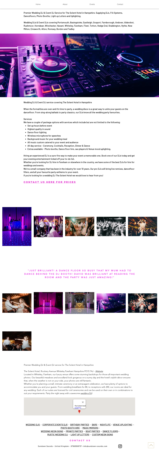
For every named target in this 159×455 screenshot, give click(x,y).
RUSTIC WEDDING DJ (57, 434)
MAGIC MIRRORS (90, 428)
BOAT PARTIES (93, 431)
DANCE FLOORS (110, 431)
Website (99, 371)
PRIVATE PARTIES (74, 431)
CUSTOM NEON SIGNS (102, 434)
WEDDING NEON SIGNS (52, 431)
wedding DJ (86, 393)
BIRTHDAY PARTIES (79, 424)
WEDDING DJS (33, 424)
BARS (94, 424)
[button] (79, 65)
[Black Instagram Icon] (120, 446)
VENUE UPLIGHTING (122, 424)
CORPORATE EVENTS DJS (55, 424)
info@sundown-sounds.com (95, 446)
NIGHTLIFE (105, 424)
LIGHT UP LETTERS (80, 434)
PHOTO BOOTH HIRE (70, 428)
